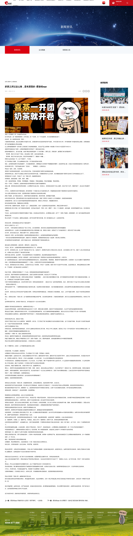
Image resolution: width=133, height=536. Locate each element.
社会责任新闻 (90, 515)
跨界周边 (43, 526)
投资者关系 (100, 512)
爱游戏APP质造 (56, 512)
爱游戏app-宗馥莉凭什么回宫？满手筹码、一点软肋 (26, 500)
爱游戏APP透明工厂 (113, 512)
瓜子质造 (54, 515)
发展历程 (32, 524)
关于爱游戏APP (33, 515)
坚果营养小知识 (69, 515)
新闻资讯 (17, 50)
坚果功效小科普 (69, 517)
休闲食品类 (43, 520)
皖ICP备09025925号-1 (38, 535)
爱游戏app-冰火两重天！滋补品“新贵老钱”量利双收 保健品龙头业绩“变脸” (75, 500)
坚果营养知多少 (69, 512)
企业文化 (32, 517)
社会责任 (89, 512)
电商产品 (43, 522)
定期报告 (99, 517)
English (119, 1)
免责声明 (26, 535)
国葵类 (42, 515)
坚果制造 (54, 517)
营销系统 (32, 522)
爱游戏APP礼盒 (44, 524)
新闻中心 (10, 81)
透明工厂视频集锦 (112, 515)
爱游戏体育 (52, 535)
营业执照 (31, 535)
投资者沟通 (100, 515)
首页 (6, 81)
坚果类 (42, 517)
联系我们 (15, 6)
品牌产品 (43, 512)
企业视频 (42, 50)
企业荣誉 (32, 520)
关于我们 (32, 512)
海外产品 (43, 529)
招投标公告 (66, 50)
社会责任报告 (90, 517)
